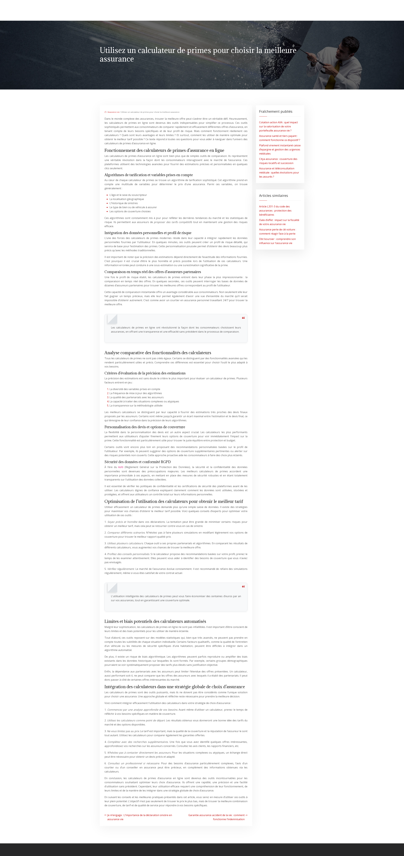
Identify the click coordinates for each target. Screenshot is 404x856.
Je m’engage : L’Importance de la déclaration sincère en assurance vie (139, 817)
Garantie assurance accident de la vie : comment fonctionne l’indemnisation (216, 817)
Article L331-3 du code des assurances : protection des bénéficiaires (275, 210)
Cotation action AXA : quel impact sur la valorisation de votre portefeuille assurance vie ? (278, 126)
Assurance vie (113, 112)
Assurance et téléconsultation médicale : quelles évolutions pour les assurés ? (279, 172)
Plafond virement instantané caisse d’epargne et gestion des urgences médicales (280, 149)
